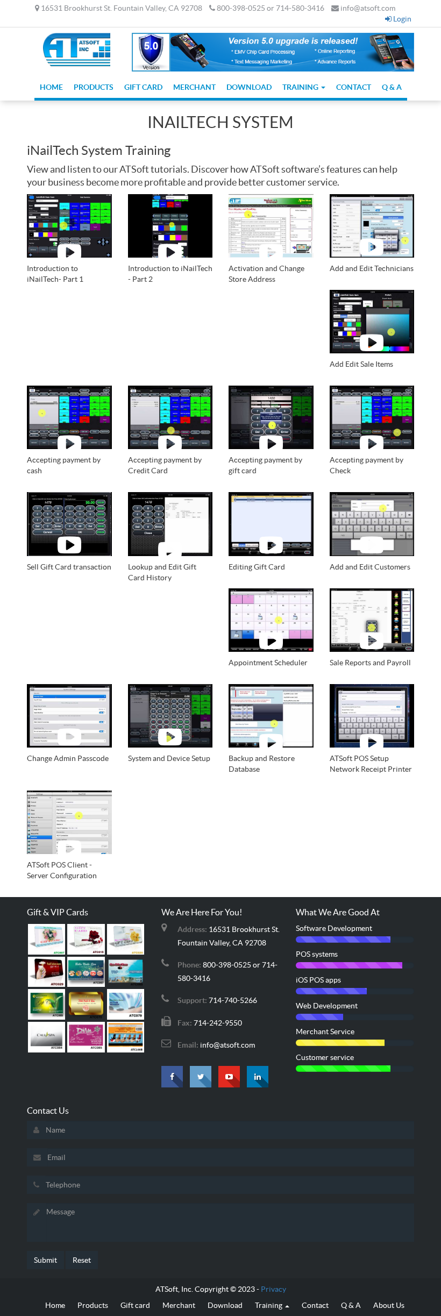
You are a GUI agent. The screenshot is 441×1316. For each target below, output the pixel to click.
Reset (82, 1260)
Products (93, 87)
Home (51, 87)
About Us (388, 1305)
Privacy (273, 1289)
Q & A (392, 87)
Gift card (143, 87)
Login (401, 19)
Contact (353, 87)
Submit (45, 1260)
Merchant (194, 87)
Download (249, 87)
